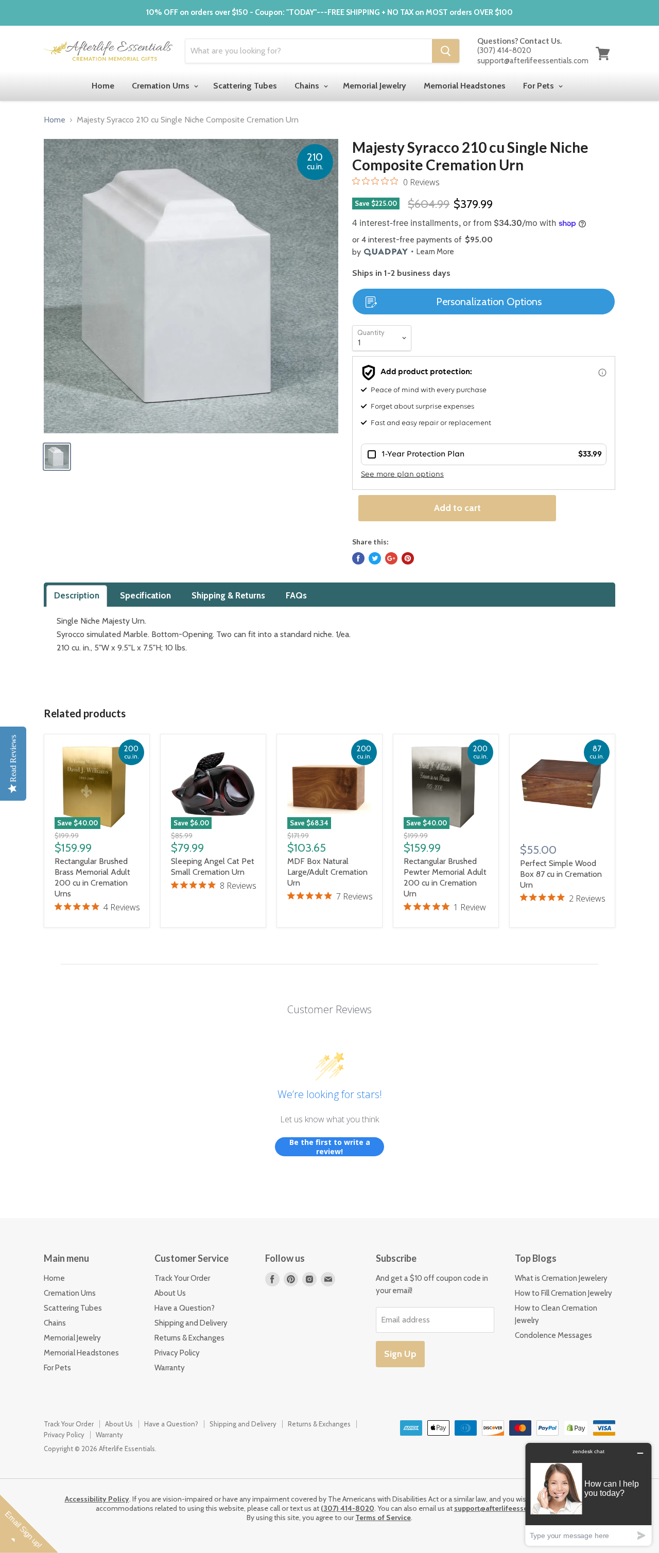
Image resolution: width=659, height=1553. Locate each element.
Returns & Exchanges (189, 1338)
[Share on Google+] (391, 558)
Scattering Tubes (245, 86)
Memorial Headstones (465, 86)
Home (103, 86)
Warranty (169, 1367)
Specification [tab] (145, 595)
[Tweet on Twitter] (375, 558)
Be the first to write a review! (329, 1146)
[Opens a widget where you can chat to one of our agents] (588, 1494)
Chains (307, 86)
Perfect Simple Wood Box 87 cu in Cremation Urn (561, 874)
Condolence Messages (553, 1335)
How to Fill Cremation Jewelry (563, 1293)
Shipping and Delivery (191, 1323)
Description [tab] (76, 595)
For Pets (539, 86)
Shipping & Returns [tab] (228, 595)
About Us (170, 1293)
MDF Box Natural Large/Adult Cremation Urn (327, 872)
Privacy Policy (177, 1352)
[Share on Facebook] (358, 558)
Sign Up (400, 1354)
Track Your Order (182, 1278)
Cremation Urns (162, 86)
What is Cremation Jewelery (561, 1278)
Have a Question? (184, 1308)
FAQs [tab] (296, 595)
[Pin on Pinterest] (408, 558)
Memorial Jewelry (374, 86)
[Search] (445, 51)
